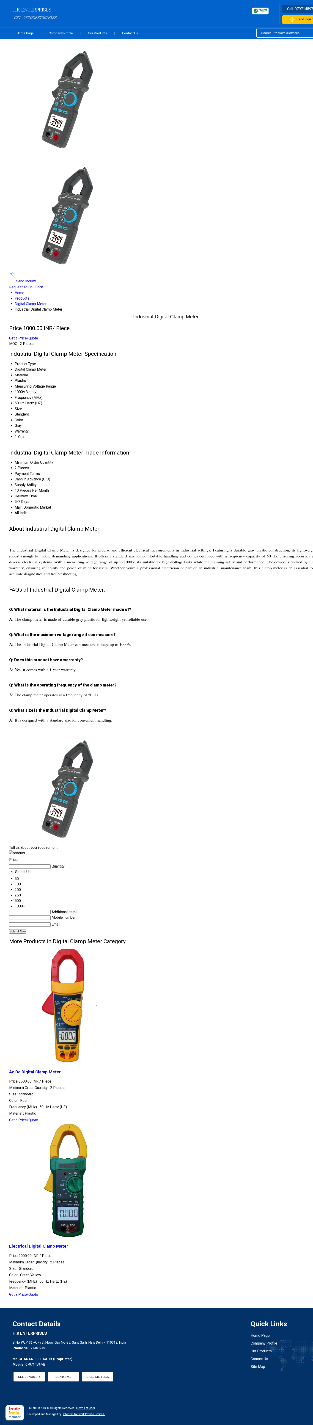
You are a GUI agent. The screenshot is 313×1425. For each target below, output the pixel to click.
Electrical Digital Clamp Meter (38, 1246)
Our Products (97, 33)
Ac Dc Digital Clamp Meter (35, 1072)
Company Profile (61, 33)
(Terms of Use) (85, 1408)
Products (22, 298)
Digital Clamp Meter (31, 304)
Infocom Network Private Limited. (84, 1414)
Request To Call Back (26, 287)
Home (19, 293)
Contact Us (130, 33)
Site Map (258, 1366)
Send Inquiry (25, 281)
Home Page (25, 33)
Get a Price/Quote (23, 338)
